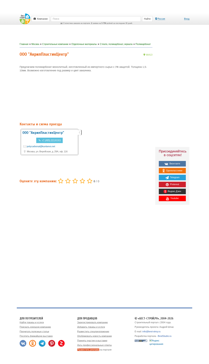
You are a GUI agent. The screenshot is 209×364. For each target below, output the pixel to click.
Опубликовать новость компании (94, 336)
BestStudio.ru (164, 336)
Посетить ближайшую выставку (36, 336)
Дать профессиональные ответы (94, 345)
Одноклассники (173, 170)
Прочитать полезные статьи (34, 331)
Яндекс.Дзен (174, 191)
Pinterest (174, 184)
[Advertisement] (86, 97)
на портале (94, 350)
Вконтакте (174, 163)
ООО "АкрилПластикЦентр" (43, 133)
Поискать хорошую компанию (35, 327)
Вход (186, 19)
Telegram (174, 177)
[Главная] (25, 18)
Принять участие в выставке (92, 340)
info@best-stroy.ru (151, 331)
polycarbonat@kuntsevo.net (41, 146)
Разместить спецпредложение (93, 331)
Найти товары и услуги (32, 322)
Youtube (174, 198)
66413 (148, 55)
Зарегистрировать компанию (92, 322)
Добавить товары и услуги (91, 327)
